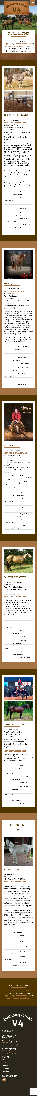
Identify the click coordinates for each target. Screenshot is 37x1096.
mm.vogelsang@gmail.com (17, 46)
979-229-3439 (7, 1043)
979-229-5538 (7, 1051)
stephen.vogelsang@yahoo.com (17, 44)
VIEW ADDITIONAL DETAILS (15, 291)
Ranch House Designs (22, 1093)
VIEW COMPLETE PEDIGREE (15, 122)
